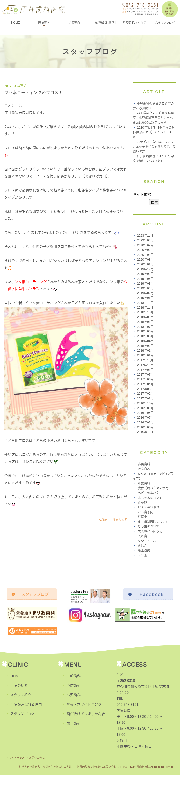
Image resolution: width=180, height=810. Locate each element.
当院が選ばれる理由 (104, 22)
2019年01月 (145, 298)
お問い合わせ (37, 757)
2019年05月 (145, 283)
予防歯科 (74, 685)
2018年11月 (145, 307)
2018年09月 (145, 317)
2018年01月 (145, 355)
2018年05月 (145, 336)
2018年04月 (145, 341)
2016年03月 (145, 427)
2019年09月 (145, 274)
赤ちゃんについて (150, 497)
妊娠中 (142, 517)
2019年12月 (145, 269)
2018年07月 (145, 326)
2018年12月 (145, 302)
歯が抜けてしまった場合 (86, 714)
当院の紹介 (19, 685)
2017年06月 (145, 379)
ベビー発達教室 (148, 493)
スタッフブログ (165, 22)
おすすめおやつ (148, 507)
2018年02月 (145, 350)
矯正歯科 (74, 723)
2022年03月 (145, 240)
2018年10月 (145, 312)
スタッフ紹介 (20, 695)
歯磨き (142, 545)
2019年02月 (145, 293)
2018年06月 (145, 331)
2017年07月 (145, 374)
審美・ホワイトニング (84, 704)
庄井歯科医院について (153, 521)
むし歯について (148, 526)
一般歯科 (74, 676)
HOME (15, 22)
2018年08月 (145, 322)
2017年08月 (145, 370)
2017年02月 (145, 393)
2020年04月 (145, 254)
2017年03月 (145, 389)
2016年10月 (145, 403)
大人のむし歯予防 (150, 531)
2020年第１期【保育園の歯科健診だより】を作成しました (154, 132)
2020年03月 (145, 259)
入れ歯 (142, 536)
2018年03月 (145, 346)
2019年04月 (145, 288)
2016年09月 (145, 408)
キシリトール (147, 541)
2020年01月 (145, 264)
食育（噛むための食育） (155, 488)
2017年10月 (145, 365)
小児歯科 (144, 483)
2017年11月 (145, 360)
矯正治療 (144, 550)
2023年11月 (145, 235)
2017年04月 (145, 384)
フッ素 (142, 555)
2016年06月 (145, 422)
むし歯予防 (145, 512)
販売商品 (144, 469)
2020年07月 (145, 245)
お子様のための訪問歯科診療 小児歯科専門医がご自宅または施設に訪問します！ (153, 117)
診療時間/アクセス (134, 22)
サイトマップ (16, 757)
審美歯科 (144, 464)
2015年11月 (145, 432)
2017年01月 (145, 398)
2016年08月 (145, 412)
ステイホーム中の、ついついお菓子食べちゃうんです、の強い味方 (154, 146)
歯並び (142, 502)
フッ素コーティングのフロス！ (33, 92)
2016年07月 (145, 417)
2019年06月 (145, 278)
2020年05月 (145, 250)
